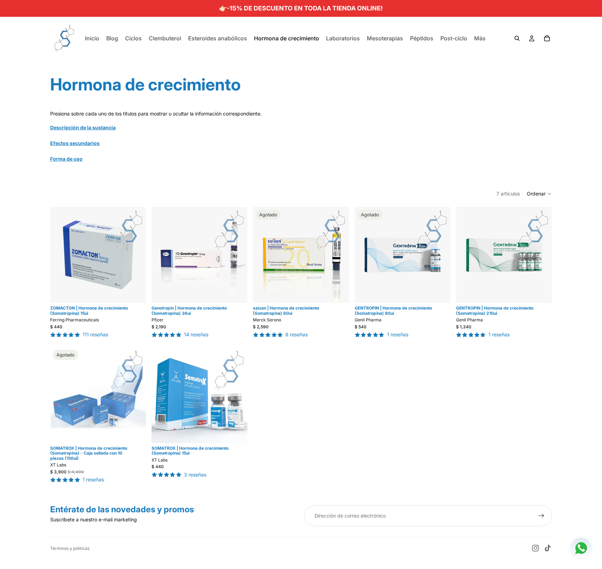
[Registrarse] (541, 515)
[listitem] (480, 38)
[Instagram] (535, 548)
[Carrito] (547, 38)
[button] (539, 193)
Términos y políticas (70, 548)
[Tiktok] (547, 548)
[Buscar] (517, 38)
